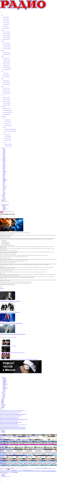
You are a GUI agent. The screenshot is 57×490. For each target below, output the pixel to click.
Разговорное (3, 106)
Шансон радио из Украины (6, 54)
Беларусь (4, 148)
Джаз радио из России (8, 134)
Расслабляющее (28, 468)
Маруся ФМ (3, 431)
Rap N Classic (2, 460)
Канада (4, 154)
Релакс (3, 86)
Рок (36, 468)
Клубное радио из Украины (6, 33)
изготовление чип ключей (5, 466)
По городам (3, 159)
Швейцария (3, 407)
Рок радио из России (40, 468)
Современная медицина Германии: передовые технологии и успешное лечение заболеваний (13, 428)
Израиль (4, 151)
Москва (4, 178)
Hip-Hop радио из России (6, 97)
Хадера (4, 192)
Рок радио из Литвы (5, 24)
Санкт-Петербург (49, 468)
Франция (4, 158)
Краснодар (4, 174)
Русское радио (2, 463)
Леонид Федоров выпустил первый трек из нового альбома (10, 301)
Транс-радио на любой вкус (3, 472)
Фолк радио (8, 472)
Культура (14, 470)
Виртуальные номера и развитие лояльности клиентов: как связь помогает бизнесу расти (15, 455)
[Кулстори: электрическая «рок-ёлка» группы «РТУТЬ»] (6, 345)
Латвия (2, 402)
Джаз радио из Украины (8, 136)
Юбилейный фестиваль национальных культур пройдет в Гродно (11, 323)
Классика (4, 127)
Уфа (3, 191)
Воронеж (4, 379)
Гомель (4, 169)
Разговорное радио (15, 471)
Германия (4, 150)
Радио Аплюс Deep (3, 444)
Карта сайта (3, 474)
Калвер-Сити (4, 172)
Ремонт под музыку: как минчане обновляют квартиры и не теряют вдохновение (11, 415)
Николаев (4, 181)
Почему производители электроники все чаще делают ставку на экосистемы (10, 422)
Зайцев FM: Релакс (3, 461)
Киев (3, 393)
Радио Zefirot (2, 438)
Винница (4, 167)
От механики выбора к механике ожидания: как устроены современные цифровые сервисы (12, 410)
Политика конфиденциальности (6, 476)
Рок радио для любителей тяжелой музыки (49, 471)
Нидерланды (3, 405)
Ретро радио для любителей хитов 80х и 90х (36, 471)
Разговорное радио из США (7, 114)
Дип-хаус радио (8, 470)
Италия (2, 400)
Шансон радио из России (6, 52)
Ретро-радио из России (6, 80)
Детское (4, 142)
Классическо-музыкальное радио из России (10, 129)
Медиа (4, 197)
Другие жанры (4, 116)
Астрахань (4, 162)
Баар (3, 163)
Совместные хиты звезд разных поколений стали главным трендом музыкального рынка (12, 427)
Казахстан (4, 153)
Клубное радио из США (6, 39)
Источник (1, 286)
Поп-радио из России (16, 468)
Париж (4, 183)
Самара (4, 186)
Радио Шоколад (2, 452)
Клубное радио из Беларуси (6, 35)
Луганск (4, 176)
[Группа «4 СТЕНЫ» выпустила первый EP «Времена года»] (7, 310)
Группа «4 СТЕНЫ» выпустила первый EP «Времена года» (10, 312)
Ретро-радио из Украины (6, 82)
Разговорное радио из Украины (7, 110)
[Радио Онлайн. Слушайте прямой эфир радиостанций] (23, 9)
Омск (4, 385)
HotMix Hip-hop (2, 457)
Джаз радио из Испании (8, 140)
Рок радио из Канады (6, 26)
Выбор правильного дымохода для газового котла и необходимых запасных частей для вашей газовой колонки (19, 436)
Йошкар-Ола (4, 380)
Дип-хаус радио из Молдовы (7, 48)
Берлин (4, 165)
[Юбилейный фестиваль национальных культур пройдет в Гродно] (7, 321)
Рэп (2, 95)
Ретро (2, 78)
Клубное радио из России (7, 468)
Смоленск (4, 188)
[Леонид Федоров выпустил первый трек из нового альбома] (7, 299)
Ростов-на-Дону (5, 185)
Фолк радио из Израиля (8, 121)
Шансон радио (11, 472)
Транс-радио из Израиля (6, 63)
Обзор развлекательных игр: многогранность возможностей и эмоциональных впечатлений (15, 439)
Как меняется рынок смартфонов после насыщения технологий (9, 423)
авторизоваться (14, 337)
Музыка (4, 198)
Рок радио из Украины (6, 18)
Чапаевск (4, 193)
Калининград (4, 171)
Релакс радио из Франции (6, 93)
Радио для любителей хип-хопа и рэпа (38, 470)
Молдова (4, 156)
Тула (3, 190)
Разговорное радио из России (7, 108)
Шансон (3, 50)
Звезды (11, 470)
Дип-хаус (3, 41)
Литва (4, 155)
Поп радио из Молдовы (6, 76)
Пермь (4, 184)
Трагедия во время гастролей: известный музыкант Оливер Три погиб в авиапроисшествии (13, 414)
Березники (4, 164)
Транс (2, 56)
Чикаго (4, 194)
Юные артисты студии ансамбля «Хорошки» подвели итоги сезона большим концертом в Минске (14, 419)
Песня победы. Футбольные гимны (6, 449)
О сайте (3, 199)
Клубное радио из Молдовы (7, 37)
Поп (2, 71)
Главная (1, 211)
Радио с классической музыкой (46, 470)
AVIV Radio (2, 450)
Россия (4, 149)
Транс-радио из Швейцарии (6, 69)
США (3, 157)
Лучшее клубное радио (20, 470)
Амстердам (4, 161)
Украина (3, 392)
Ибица (4, 170)
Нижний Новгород (5, 179)
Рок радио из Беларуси (6, 20)
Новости (3, 195)
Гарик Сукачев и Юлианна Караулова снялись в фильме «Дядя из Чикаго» (13, 334)
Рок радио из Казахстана (6, 22)
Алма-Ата (4, 160)
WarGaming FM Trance (4, 442)
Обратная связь (4, 200)
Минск (4, 177)
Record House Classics (3, 441)
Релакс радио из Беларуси (6, 91)
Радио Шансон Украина (4, 447)
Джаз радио (4, 470)
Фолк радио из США (7, 123)
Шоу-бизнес (15, 472)
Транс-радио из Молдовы (6, 65)
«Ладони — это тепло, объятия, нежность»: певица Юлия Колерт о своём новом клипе (13, 352)
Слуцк (4, 187)
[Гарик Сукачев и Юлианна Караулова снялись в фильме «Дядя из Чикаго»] (7, 332)
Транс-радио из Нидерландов (7, 67)
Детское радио (1, 470)
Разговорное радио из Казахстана (7, 112)
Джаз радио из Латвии (8, 138)
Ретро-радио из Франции (6, 84)
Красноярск (4, 382)
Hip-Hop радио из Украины (6, 99)
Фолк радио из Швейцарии (8, 125)
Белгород (4, 378)
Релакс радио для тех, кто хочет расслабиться (24, 471)
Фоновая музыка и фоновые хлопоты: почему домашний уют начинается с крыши (11, 411)
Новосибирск (5, 384)
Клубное (4, 468)
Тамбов (4, 389)
